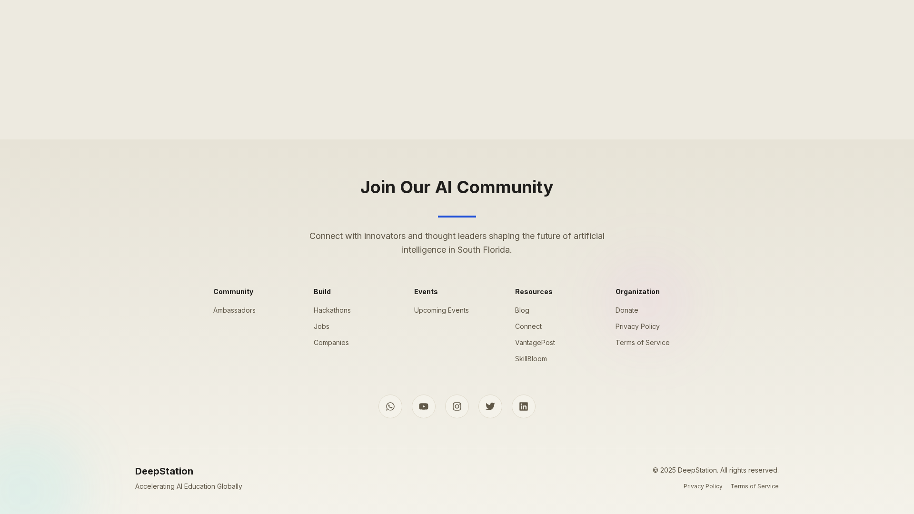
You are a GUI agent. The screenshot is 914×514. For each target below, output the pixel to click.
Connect (528, 326)
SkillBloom (531, 359)
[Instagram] (457, 406)
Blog (522, 310)
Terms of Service (643, 342)
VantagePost (535, 342)
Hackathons (332, 310)
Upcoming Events (441, 310)
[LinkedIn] (524, 406)
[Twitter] (490, 406)
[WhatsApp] (390, 406)
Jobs (321, 326)
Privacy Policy (638, 326)
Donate (627, 310)
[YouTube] (424, 406)
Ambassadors (234, 310)
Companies (331, 342)
